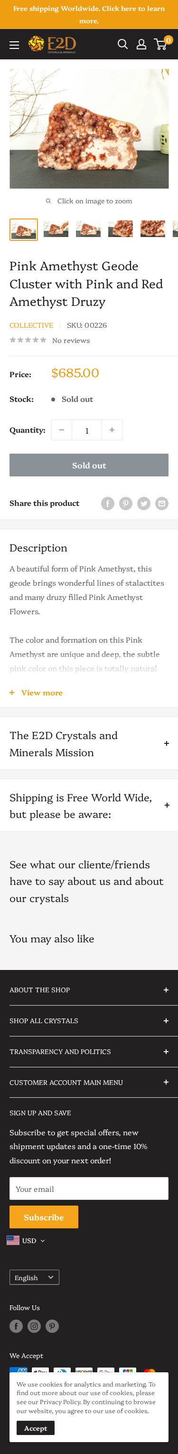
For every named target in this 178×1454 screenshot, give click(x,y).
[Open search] (123, 44)
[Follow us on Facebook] (16, 1326)
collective (31, 325)
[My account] (141, 44)
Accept (35, 1428)
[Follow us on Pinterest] (52, 1326)
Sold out (89, 464)
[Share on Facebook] (107, 502)
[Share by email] (162, 502)
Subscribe (44, 1216)
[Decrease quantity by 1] (62, 430)
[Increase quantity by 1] (112, 430)
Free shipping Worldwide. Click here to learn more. (89, 14)
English (26, 1277)
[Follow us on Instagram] (34, 1326)
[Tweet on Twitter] (143, 502)
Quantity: (27, 429)
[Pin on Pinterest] (125, 502)
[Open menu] (14, 45)
